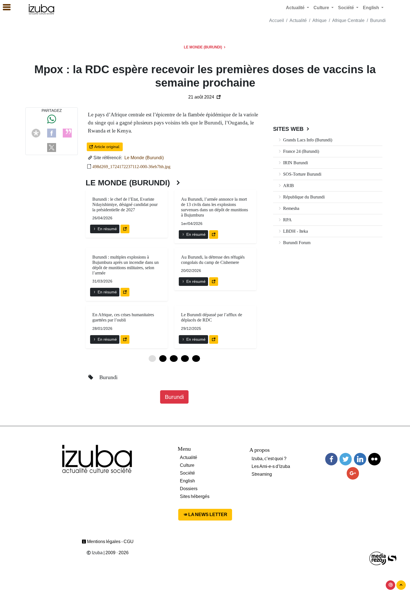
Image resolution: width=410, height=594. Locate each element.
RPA (287, 219)
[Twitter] (345, 459)
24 (196, 358)
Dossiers (188, 488)
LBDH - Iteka (295, 231)
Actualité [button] (296, 7)
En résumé (107, 229)
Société (187, 473)
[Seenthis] (67, 132)
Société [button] (346, 7)
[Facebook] (51, 132)
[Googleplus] (353, 473)
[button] (4, 7)
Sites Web (289, 129)
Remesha (290, 208)
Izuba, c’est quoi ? (269, 458)
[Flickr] (374, 459)
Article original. (106, 146)
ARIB (288, 185)
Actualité (298, 20)
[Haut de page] (401, 585)
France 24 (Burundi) (300, 151)
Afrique (319, 20)
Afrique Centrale (348, 20)
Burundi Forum (296, 242)
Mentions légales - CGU (110, 541)
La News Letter (207, 514)
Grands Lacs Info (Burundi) (307, 140)
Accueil (276, 20)
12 (173, 358)
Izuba (97, 552)
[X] (51, 147)
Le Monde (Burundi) (203, 47)
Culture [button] (321, 7)
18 (184, 358)
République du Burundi (303, 197)
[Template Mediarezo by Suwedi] (378, 558)
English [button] (371, 7)
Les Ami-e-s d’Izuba (271, 466)
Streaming (262, 474)
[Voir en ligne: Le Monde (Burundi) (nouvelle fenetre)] (124, 229)
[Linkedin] (360, 459)
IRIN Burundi (295, 162)
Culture (187, 465)
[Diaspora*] (36, 132)
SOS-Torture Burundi (301, 174)
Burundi (378, 20)
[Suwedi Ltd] (392, 558)
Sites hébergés (194, 496)
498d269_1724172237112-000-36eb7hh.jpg (131, 166)
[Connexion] (390, 585)
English (187, 480)
